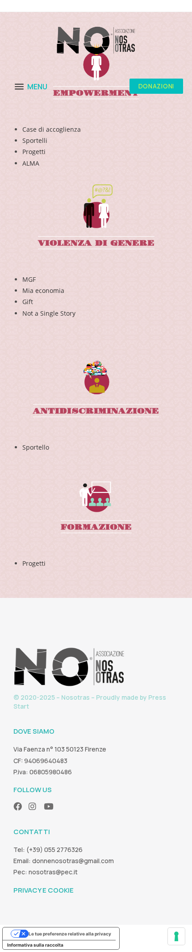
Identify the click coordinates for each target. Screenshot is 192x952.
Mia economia (43, 290)
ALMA (30, 163)
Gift (27, 301)
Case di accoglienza (51, 129)
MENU (37, 87)
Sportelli (34, 140)
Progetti (34, 151)
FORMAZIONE (96, 527)
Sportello (35, 447)
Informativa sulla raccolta (35, 945)
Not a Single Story (48, 313)
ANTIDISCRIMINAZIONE (96, 411)
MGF (29, 279)
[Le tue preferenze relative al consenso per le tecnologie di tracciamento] (176, 936)
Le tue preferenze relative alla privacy (70, 933)
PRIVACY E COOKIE (43, 890)
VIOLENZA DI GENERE (96, 243)
